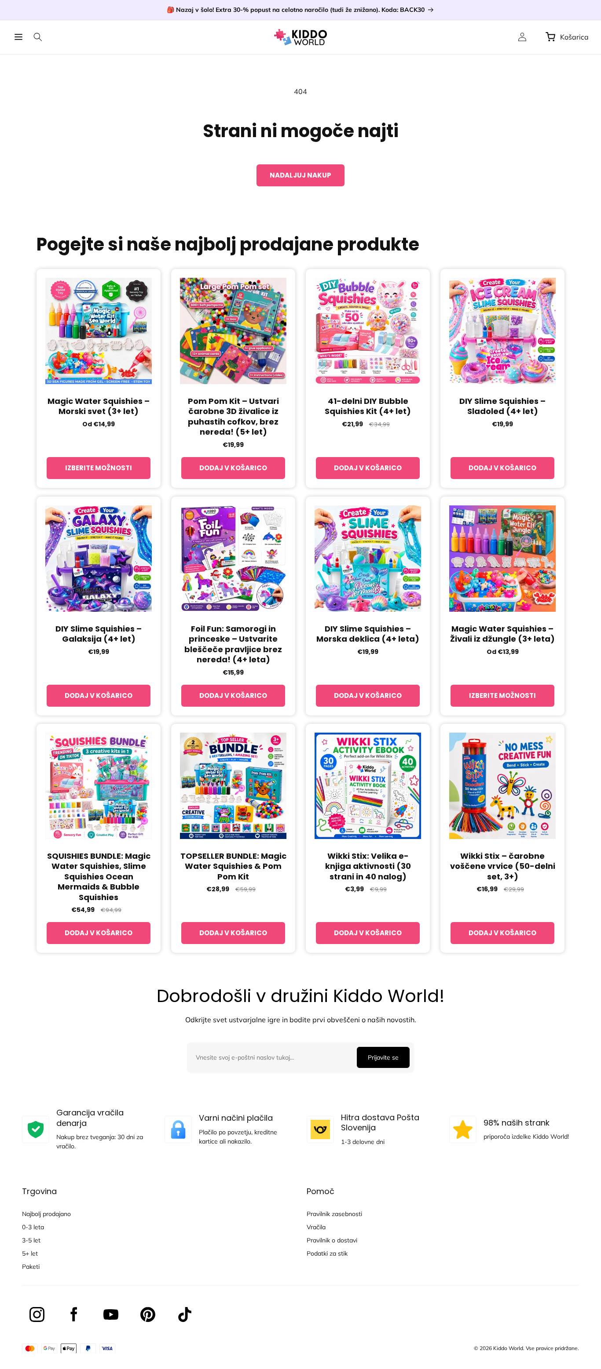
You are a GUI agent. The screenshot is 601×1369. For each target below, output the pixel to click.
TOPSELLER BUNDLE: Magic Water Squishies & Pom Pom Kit (233, 866)
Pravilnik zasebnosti (334, 1214)
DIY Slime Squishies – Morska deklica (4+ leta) (367, 634)
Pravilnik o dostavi (332, 1240)
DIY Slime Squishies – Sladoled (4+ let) (502, 406)
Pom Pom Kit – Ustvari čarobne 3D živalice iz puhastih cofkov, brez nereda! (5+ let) (233, 416)
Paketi (31, 1267)
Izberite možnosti (98, 467)
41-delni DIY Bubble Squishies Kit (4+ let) (368, 406)
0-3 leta (33, 1227)
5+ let (30, 1253)
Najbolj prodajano (46, 1214)
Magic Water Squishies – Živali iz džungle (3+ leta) (502, 634)
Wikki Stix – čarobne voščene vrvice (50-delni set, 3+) (502, 866)
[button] (18, 37)
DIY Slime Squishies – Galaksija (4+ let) (98, 634)
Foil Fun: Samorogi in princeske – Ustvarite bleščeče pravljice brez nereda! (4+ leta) (233, 644)
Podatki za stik (327, 1253)
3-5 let (31, 1240)
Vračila (316, 1227)
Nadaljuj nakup (300, 175)
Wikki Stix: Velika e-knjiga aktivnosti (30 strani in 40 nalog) (368, 866)
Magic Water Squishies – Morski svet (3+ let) (99, 406)
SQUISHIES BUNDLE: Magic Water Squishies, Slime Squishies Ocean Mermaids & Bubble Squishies (98, 876)
